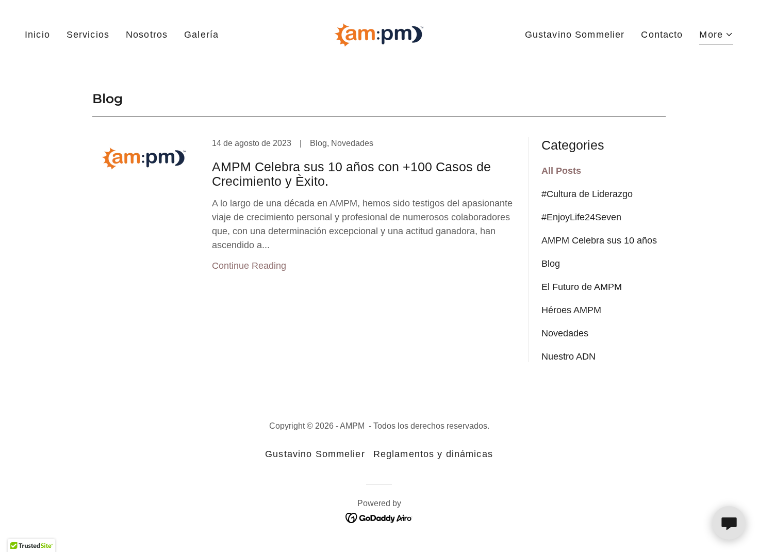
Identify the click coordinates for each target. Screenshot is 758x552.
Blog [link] (550, 263)
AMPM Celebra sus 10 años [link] (599, 240)
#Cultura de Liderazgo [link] (587, 194)
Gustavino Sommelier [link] (575, 34)
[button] (716, 36)
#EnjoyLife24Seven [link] (581, 217)
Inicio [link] (37, 34)
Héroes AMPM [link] (571, 310)
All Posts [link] (561, 171)
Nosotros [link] (147, 34)
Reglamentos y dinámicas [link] (433, 454)
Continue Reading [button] (249, 266)
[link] (379, 34)
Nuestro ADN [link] (568, 356)
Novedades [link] (564, 333)
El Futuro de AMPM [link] (581, 287)
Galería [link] (201, 34)
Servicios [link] (88, 34)
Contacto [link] (662, 34)
